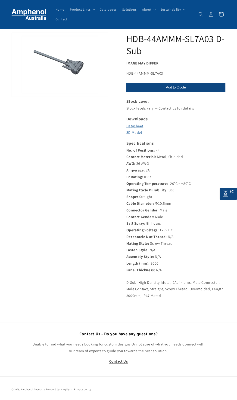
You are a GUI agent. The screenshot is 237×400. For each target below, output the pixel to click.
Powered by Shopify (58, 389)
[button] (82, 9)
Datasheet (134, 126)
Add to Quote (176, 87)
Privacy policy (82, 389)
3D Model (134, 132)
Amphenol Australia (33, 389)
